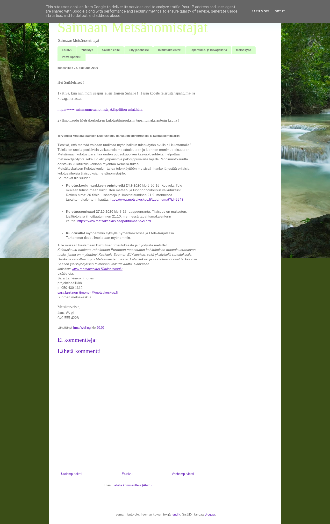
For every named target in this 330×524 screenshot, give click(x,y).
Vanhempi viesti (183, 474)
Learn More (260, 11)
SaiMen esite (111, 50)
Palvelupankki (71, 57)
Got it (279, 11)
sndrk (176, 514)
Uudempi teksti (71, 474)
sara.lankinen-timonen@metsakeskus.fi (87, 292)
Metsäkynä (243, 50)
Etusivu (67, 50)
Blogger (210, 514)
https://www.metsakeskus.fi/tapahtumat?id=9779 (114, 221)
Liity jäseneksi (139, 50)
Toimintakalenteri (169, 50)
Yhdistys (87, 50)
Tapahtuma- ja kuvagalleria (208, 50)
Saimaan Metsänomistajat (132, 27)
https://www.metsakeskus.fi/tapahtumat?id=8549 (146, 199)
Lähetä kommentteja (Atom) (132, 485)
